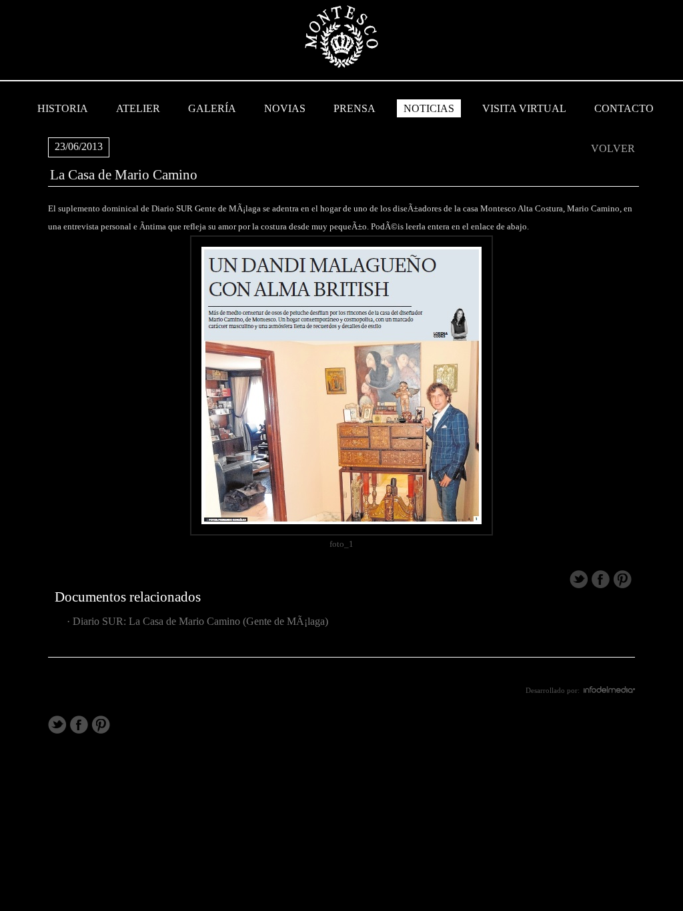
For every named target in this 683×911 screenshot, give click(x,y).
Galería (212, 108)
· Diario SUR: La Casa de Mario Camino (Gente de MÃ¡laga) (194, 621)
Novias (284, 108)
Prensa (354, 108)
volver (613, 148)
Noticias (429, 108)
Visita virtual (524, 108)
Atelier (138, 108)
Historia (62, 108)
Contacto (624, 108)
